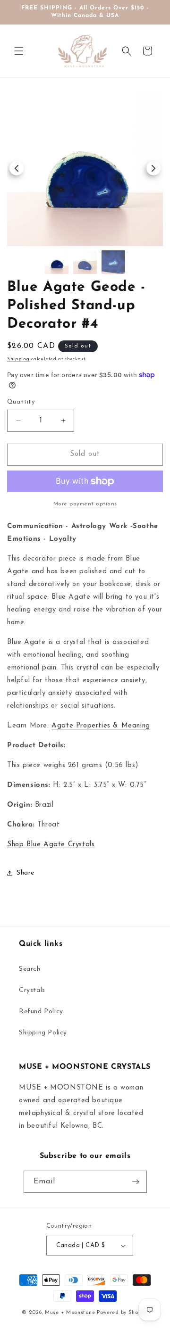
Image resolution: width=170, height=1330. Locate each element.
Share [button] (25, 872)
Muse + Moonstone (71, 1312)
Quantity (20, 402)
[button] (18, 51)
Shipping (18, 359)
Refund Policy (41, 1011)
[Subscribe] (136, 1182)
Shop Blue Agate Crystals (50, 844)
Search (30, 969)
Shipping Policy (43, 1032)
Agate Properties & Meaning (100, 725)
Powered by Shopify (122, 1312)
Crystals (32, 990)
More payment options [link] (85, 504)
